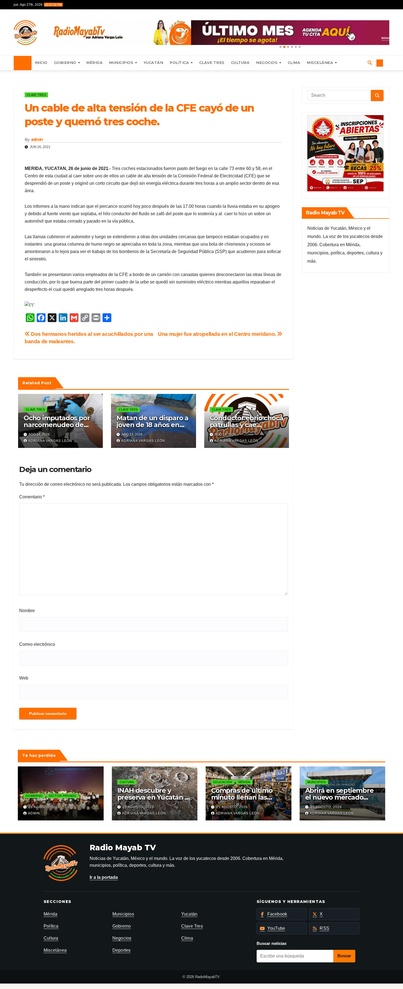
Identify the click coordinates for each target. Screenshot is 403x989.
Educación (222, 782)
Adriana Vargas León (50, 441)
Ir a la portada (104, 877)
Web (23, 678)
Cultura (240, 62)
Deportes (121, 950)
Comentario (32, 496)
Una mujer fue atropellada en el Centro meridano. (217, 334)
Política (180, 62)
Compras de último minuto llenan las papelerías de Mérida (245, 797)
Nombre (27, 610)
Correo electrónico (37, 644)
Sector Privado (62, 795)
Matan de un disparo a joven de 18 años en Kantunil (152, 425)
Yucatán (153, 62)
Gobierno (66, 62)
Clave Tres (212, 62)
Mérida (94, 62)
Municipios (122, 62)
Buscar (344, 955)
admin (37, 139)
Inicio (41, 62)
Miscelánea (320, 62)
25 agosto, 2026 (138, 807)
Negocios (267, 62)
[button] (280, 47)
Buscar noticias (271, 943)
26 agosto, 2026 (44, 807)
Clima (294, 62)
